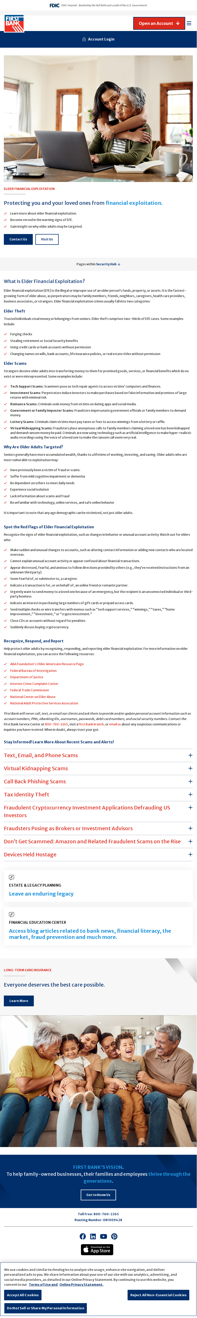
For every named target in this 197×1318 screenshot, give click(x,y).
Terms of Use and (43, 1284)
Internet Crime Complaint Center (34, 684)
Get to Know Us (98, 1195)
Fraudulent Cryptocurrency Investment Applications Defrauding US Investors (87, 811)
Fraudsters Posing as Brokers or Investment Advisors (68, 828)
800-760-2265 (56, 724)
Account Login (101, 39)
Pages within (97, 264)
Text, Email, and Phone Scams (41, 755)
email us (115, 724)
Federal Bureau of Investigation (33, 671)
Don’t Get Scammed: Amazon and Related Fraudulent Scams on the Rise (92, 841)
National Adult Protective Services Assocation (44, 703)
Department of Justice (26, 677)
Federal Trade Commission (29, 690)
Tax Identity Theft (26, 794)
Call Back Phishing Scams (35, 781)
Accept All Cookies (23, 1295)
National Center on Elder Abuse (33, 697)
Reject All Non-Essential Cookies (158, 1295)
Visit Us (47, 239)
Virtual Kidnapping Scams (36, 768)
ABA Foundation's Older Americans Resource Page (47, 664)
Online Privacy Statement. (81, 1284)
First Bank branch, (92, 724)
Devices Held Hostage (30, 854)
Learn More (18, 1001)
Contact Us (18, 239)
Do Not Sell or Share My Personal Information (45, 1308)
